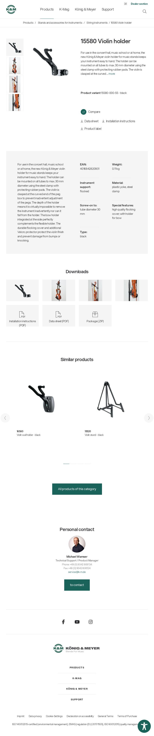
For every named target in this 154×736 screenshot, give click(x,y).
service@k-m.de (77, 572)
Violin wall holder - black (29, 435)
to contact (77, 585)
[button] (66, 464)
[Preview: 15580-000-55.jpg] (14, 47)
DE (125, 3)
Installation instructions (120, 121)
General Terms (105, 716)
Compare (94, 111)
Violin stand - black (94, 435)
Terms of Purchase (127, 716)
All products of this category (77, 489)
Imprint (20, 716)
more (112, 74)
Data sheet (91, 121)
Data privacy (35, 716)
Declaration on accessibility (80, 716)
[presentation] (5, 418)
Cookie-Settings (54, 716)
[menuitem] (47, 9)
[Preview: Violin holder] (14, 65)
